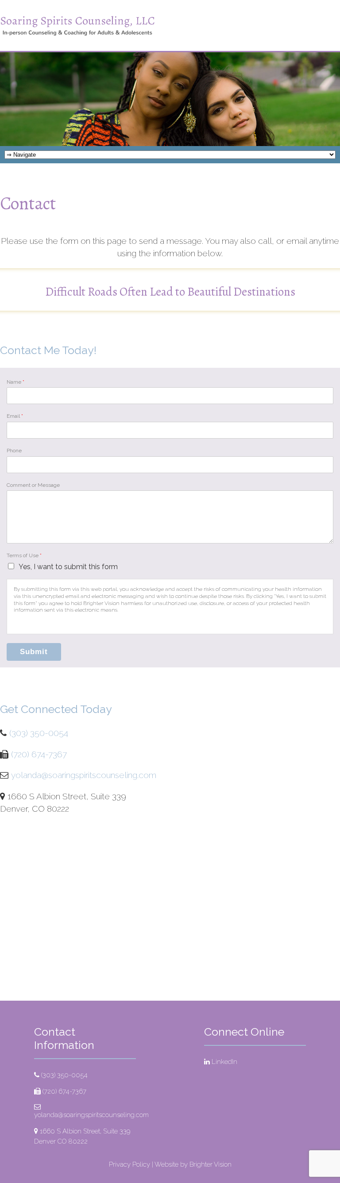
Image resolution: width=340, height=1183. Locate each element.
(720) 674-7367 (39, 754)
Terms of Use (24, 555)
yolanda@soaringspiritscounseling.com (83, 775)
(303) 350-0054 (38, 733)
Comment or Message (33, 485)
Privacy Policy (129, 1164)
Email (15, 416)
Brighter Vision (210, 1164)
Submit (34, 651)
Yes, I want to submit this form (68, 567)
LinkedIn (224, 1062)
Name (15, 382)
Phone (14, 450)
